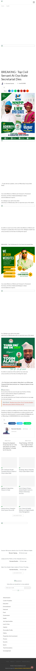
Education (5, 603)
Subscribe (27, 587)
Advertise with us (26, 661)
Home (7, 661)
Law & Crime (6, 624)
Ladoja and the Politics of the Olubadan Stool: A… (14, 558)
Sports (5, 645)
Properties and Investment (10, 636)
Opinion (18, 556)
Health (1, 486)
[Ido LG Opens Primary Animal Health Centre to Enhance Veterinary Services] (27, 481)
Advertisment (6, 597)
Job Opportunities (8, 621)
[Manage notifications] (32, 667)
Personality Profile (8, 630)
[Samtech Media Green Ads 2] (18, 263)
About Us (12, 661)
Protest (5, 639)
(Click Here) (9, 384)
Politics (5, 633)
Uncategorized (7, 650)
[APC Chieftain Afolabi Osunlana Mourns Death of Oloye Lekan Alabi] (9, 462)
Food (4, 612)
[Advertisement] (18, 25)
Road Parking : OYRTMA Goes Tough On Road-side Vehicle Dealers (26, 444)
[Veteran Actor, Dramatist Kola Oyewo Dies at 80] (9, 501)
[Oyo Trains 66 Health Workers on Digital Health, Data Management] (27, 501)
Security (5, 642)
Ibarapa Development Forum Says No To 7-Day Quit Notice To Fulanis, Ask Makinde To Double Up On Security (10, 446)
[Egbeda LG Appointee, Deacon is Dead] (9, 481)
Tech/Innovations (7, 648)
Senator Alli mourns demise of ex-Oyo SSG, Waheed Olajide (16, 550)
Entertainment (7, 606)
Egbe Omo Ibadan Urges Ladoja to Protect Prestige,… (15, 567)
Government (6, 615)
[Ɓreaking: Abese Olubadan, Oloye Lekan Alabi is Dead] (27, 462)
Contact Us (18, 661)
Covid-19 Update (7, 600)
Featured (18, 548)
